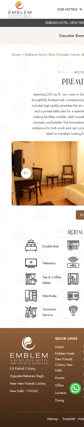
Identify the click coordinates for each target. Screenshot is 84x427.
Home (16, 54)
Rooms (59, 377)
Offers (59, 385)
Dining (59, 400)
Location (60, 392)
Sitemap (52, 418)
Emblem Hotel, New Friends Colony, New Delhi (65, 362)
